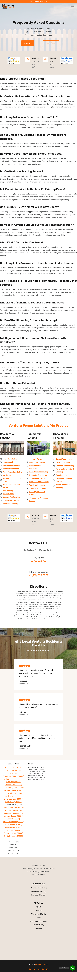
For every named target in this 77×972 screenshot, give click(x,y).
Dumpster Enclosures (38, 475)
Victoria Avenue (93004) (13, 799)
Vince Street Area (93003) (13, 822)
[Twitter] (34, 969)
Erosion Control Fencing (39, 482)
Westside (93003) (13, 782)
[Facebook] (30, 969)
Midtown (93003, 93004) (13, 779)
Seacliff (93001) (13, 819)
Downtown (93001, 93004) (13, 776)
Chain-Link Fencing (37, 462)
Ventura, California (38, 914)
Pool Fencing (8, 491)
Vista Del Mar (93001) (13, 827)
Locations (38, 910)
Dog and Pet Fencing (11, 497)
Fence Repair (8, 462)
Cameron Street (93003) (13, 833)
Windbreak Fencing (37, 485)
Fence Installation (10, 459)
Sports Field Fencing (37, 478)
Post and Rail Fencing (65, 466)
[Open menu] (72, 6)
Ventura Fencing (41, 964)
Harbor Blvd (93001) (13, 810)
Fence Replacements (11, 465)
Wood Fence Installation (12, 472)
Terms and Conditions (38, 921)
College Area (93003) (13, 785)
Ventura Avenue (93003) (13, 790)
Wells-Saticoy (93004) (13, 802)
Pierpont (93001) (13, 773)
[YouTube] (38, 969)
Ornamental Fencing (11, 500)
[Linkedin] (47, 969)
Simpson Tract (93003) (13, 813)
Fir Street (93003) (13, 830)
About (38, 907)
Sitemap (38, 928)
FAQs (38, 918)
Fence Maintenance (11, 469)
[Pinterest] (43, 969)
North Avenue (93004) (13, 796)
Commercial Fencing (39, 888)
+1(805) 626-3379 (38, 575)
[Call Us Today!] (72, 968)
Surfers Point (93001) (13, 825)
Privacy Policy (38, 925)
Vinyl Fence (7, 475)
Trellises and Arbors (37, 488)
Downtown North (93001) (13, 807)
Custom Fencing (63, 462)
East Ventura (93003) (13, 767)
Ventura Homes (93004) (13, 816)
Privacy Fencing (9, 494)
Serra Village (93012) (13, 793)
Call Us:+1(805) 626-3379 (38, 1)
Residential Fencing (38, 891)
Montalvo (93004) (13, 770)
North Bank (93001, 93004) (13, 787)
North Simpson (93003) (13, 836)
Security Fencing (36, 459)
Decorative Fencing (10, 504)
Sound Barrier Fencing (38, 472)
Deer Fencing (61, 475)
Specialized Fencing (38, 895)
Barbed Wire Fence (64, 459)
